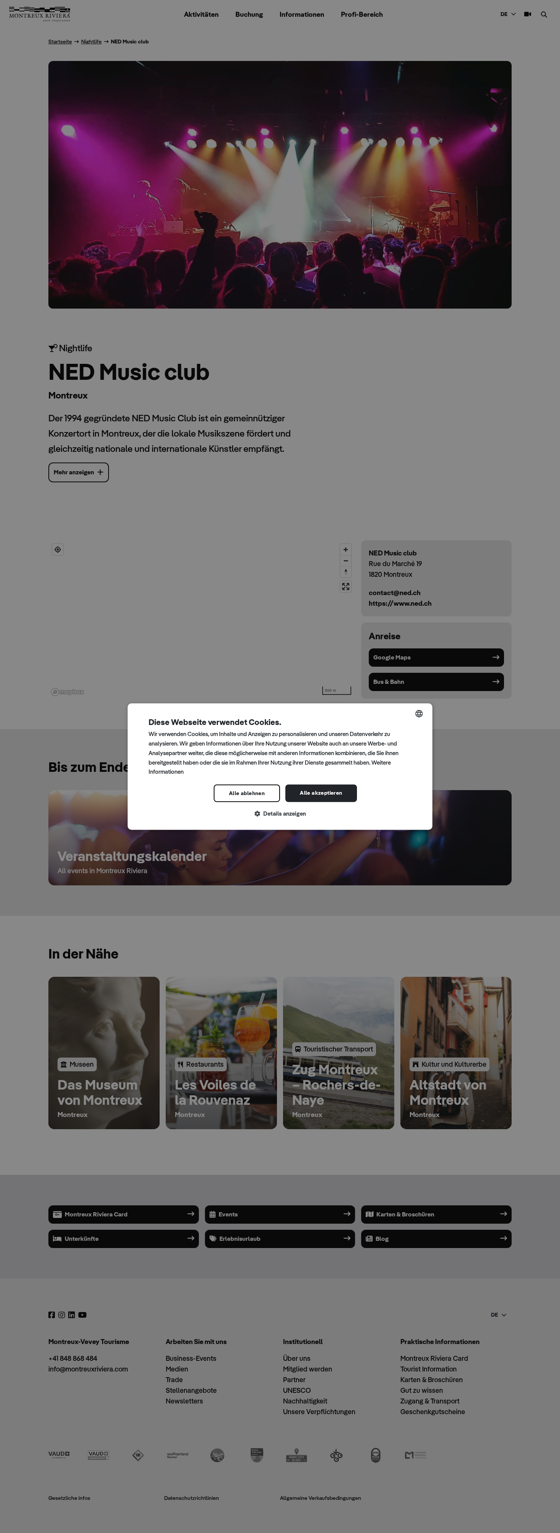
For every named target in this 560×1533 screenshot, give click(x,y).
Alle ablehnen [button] (247, 793)
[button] (280, 814)
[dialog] (280, 766)
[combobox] (419, 713)
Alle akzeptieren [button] (321, 792)
